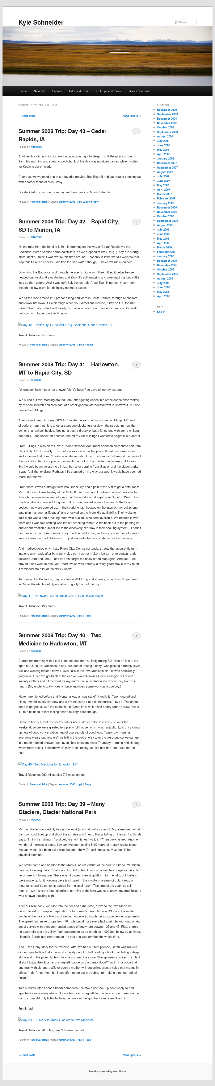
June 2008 (163, 145)
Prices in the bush (138, 91)
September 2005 (167, 274)
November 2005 (167, 265)
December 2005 (167, 261)
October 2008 (165, 127)
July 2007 (163, 176)
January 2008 (165, 158)
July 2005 (163, 283)
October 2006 (165, 216)
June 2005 (163, 287)
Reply (87, 616)
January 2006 (165, 256)
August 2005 (165, 278)
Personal (35, 201)
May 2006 (163, 238)
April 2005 (163, 296)
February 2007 (166, 198)
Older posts (26, 115)
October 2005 (165, 269)
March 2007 (164, 194)
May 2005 (163, 292)
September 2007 (167, 167)
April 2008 (163, 154)
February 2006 (166, 252)
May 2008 (163, 150)
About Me (39, 91)
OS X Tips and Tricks (107, 91)
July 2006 (163, 229)
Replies (88, 344)
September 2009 (167, 114)
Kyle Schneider (41, 21)
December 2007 (167, 163)
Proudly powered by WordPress (107, 1071)
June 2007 (163, 181)
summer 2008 (67, 201)
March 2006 (164, 247)
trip (79, 201)
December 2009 (167, 110)
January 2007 (165, 203)
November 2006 (167, 212)
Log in (161, 312)
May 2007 (163, 185)
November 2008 (167, 123)
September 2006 (167, 221)
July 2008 (163, 141)
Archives (57, 91)
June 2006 (163, 234)
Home (23, 91)
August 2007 (165, 172)
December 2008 (167, 118)
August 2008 (165, 136)
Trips (45, 201)
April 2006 (163, 243)
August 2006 (165, 225)
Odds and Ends (78, 91)
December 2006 (167, 207)
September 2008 (167, 132)
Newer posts (132, 115)
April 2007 (163, 189)
